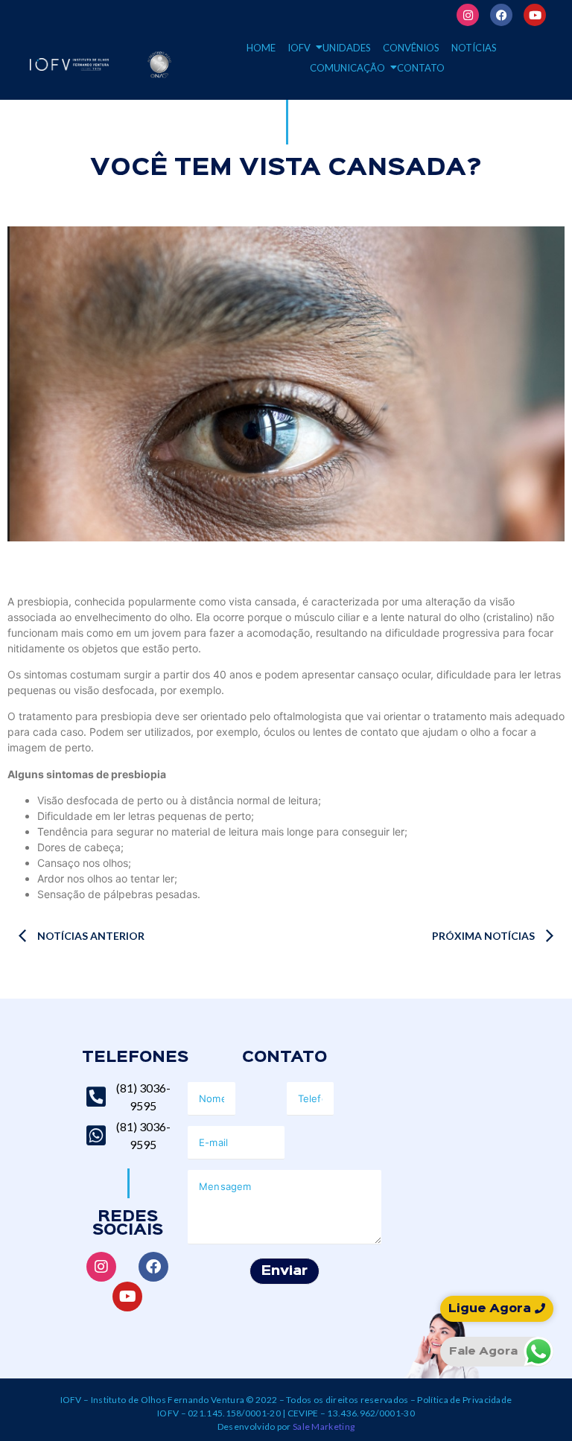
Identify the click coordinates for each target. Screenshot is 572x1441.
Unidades (346, 48)
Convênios (411, 48)
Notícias (474, 48)
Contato (421, 68)
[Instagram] (468, 15)
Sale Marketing (324, 1426)
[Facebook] (501, 15)
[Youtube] (535, 15)
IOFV (299, 48)
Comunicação (347, 68)
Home (261, 48)
